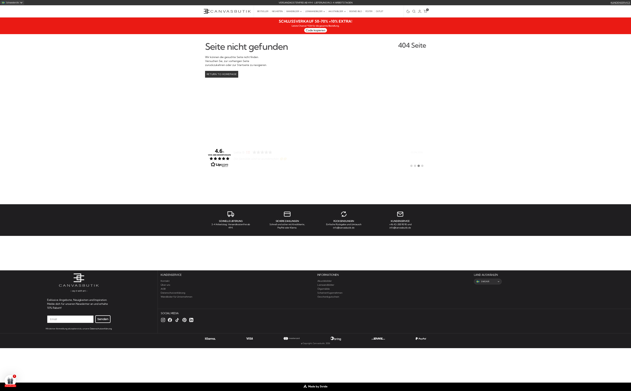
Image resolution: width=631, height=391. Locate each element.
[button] (420, 11)
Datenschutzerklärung (101, 328)
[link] (316, 157)
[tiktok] (177, 320)
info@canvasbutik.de (344, 227)
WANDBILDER (292, 11)
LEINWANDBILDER (313, 11)
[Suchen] (414, 11)
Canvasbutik (319, 343)
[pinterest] (184, 320)
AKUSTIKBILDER (335, 11)
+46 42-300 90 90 (398, 224)
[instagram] (163, 320)
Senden (102, 319)
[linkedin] (191, 320)
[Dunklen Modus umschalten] (407, 11)
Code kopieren (315, 30)
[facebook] (170, 320)
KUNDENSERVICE (620, 2)
